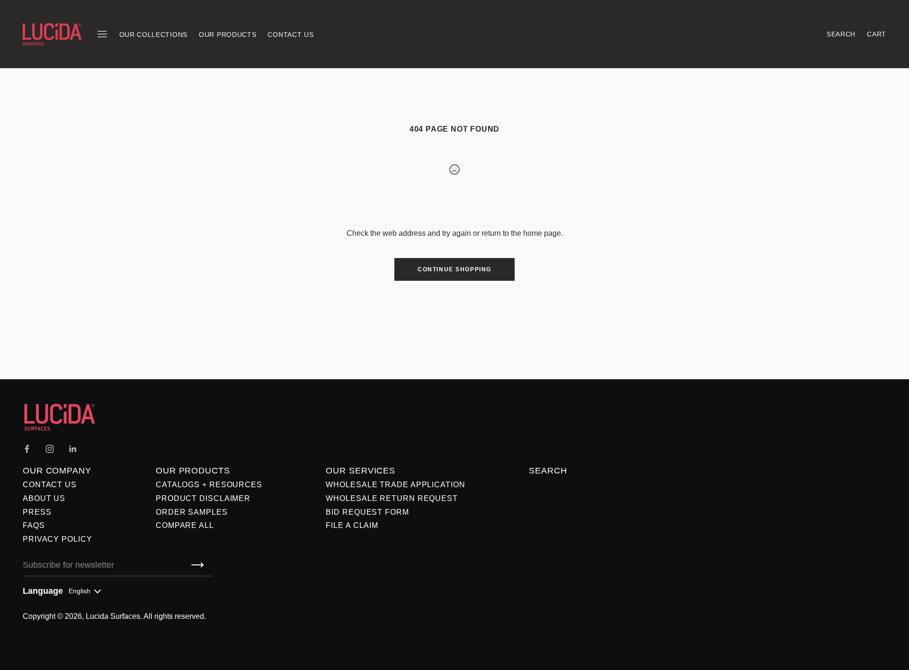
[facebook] (27, 449)
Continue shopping (454, 269)
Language (43, 591)
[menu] (102, 34)
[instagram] (49, 449)
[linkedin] (72, 449)
